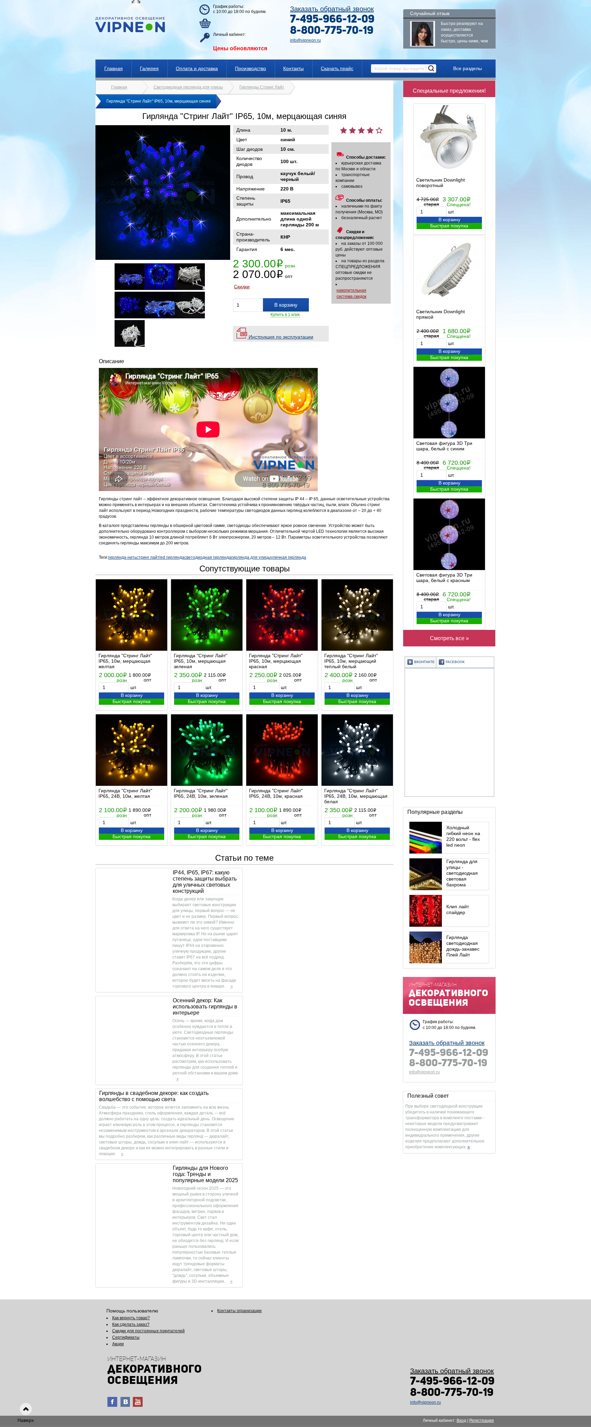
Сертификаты (126, 1337)
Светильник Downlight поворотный (440, 182)
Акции (118, 1344)
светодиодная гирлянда (207, 557)
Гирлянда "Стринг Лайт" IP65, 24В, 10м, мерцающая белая (356, 796)
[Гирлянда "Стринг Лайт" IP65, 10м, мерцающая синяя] (162, 258)
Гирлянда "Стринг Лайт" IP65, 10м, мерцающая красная (276, 661)
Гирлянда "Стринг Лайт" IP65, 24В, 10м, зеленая (201, 793)
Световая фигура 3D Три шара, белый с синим (444, 445)
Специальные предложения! (449, 91)
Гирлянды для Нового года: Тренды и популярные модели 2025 (205, 1174)
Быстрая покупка (449, 225)
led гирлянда (171, 557)
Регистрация (481, 1420)
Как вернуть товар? (131, 1318)
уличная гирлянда (288, 557)
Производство (250, 68)
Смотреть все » (449, 638)
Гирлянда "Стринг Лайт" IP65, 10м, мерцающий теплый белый (351, 661)
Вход (461, 1420)
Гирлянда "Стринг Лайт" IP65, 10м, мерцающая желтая (125, 661)
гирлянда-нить (122, 557)
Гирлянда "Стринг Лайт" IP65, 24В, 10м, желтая (125, 793)
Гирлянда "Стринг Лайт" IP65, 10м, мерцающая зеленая (200, 661)
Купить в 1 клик (285, 314)
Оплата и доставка (197, 68)
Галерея (149, 68)
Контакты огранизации (239, 1310)
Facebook (455, 662)
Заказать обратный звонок (332, 9)
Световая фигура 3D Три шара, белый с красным (444, 577)
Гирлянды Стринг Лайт (261, 87)
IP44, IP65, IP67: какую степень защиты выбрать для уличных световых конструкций (205, 882)
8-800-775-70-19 (331, 31)
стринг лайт (147, 557)
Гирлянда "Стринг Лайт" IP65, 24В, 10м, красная (276, 793)
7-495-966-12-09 (332, 19)
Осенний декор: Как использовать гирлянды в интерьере (205, 1006)
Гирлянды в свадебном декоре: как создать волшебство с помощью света (154, 1096)
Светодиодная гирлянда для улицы (188, 87)
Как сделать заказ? (130, 1324)
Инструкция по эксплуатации (280, 337)
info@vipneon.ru (305, 40)
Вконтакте (424, 662)
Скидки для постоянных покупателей (148, 1331)
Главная (113, 68)
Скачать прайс (337, 68)
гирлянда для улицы (251, 557)
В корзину (449, 219)
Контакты (293, 68)
